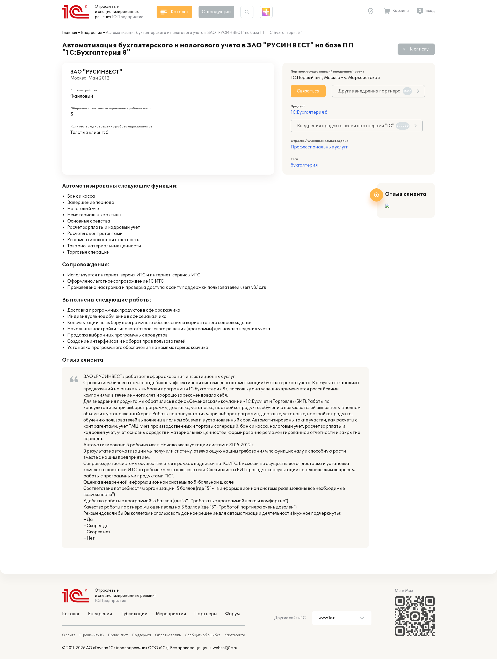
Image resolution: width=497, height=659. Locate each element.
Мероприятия (171, 614)
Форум (232, 614)
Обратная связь (168, 635)
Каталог (71, 614)
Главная (69, 33)
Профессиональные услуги (320, 147)
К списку (419, 49)
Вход (430, 11)
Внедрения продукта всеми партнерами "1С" (353, 125)
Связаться (308, 91)
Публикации (134, 614)
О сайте (68, 635)
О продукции (216, 12)
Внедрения (91, 33)
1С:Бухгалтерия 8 (309, 112)
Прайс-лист (118, 635)
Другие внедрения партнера (374, 91)
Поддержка (141, 635)
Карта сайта (234, 635)
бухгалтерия (304, 165)
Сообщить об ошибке (202, 635)
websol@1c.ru (225, 648)
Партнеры (205, 614)
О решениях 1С (91, 635)
